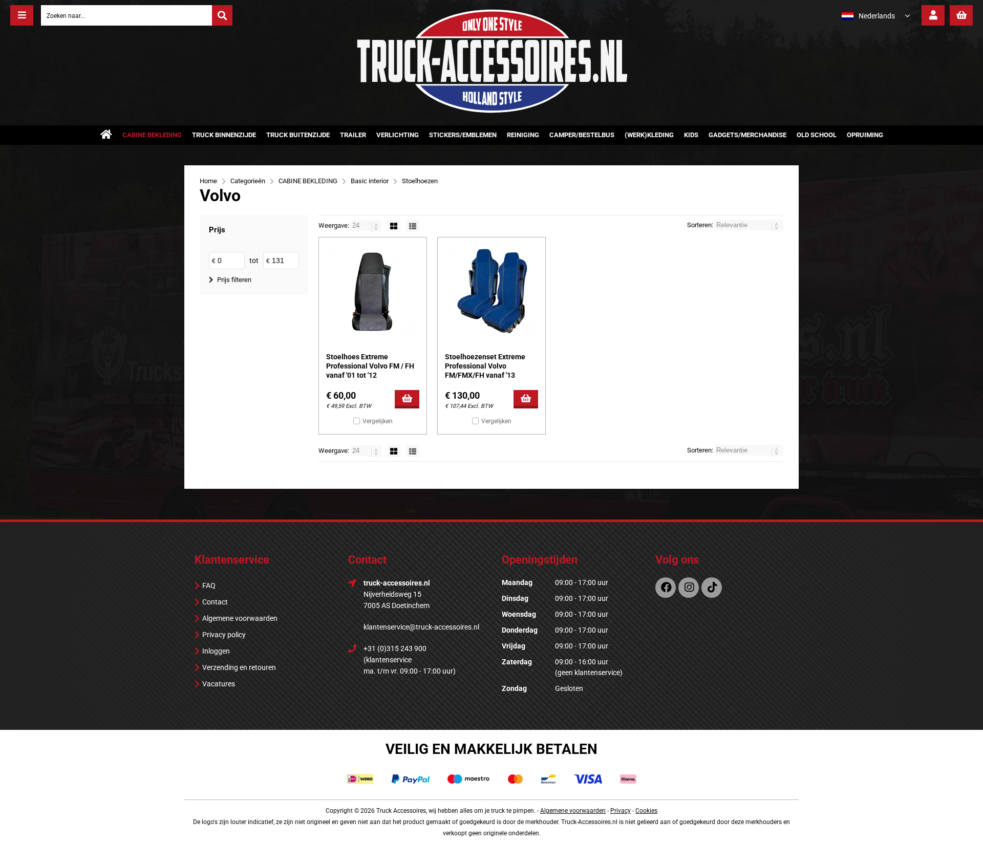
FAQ (209, 585)
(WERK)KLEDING (649, 135)
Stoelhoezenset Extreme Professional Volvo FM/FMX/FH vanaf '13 (485, 366)
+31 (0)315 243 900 (395, 648)
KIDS (691, 135)
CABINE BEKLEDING (152, 135)
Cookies (646, 810)
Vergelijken (377, 421)
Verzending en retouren (239, 667)
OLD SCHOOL (817, 135)
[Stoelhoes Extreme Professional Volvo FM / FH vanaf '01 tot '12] (372, 291)
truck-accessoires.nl (397, 583)
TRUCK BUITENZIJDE (298, 135)
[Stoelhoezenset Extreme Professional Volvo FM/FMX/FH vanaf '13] (491, 291)
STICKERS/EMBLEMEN (463, 135)
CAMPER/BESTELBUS (581, 135)
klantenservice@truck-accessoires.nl (421, 627)
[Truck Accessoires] (491, 111)
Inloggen (216, 651)
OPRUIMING (865, 135)
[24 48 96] (367, 225)
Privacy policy (224, 635)
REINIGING (523, 135)
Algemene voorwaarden (239, 618)
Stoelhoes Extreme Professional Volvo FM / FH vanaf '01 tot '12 (370, 366)
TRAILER (353, 135)
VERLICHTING (397, 135)
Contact (215, 602)
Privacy (620, 810)
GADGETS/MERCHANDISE (747, 135)
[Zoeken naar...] (222, 15)
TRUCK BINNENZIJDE (224, 135)
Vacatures (218, 684)
